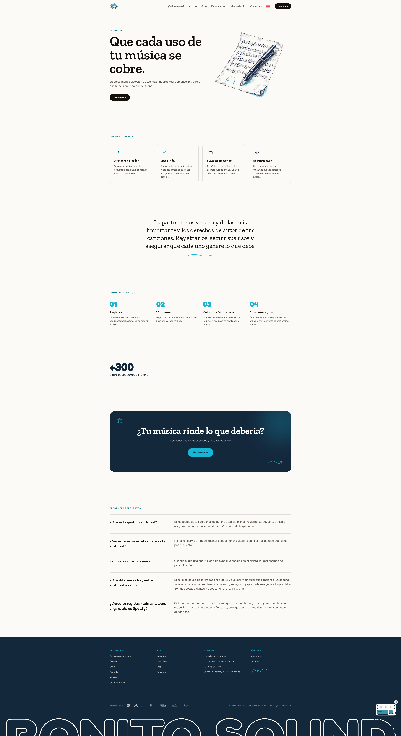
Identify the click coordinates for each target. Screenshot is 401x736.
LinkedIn (255, 661)
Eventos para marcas (120, 656)
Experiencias (218, 6)
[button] (379, 707)
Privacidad (286, 705)
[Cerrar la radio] (396, 702)
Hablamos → (119, 97)
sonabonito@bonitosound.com (219, 661)
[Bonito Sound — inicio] (114, 6)
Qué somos (256, 6)
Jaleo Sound (163, 661)
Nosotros (161, 656)
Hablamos (283, 6)
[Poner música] (394, 729)
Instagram (256, 656)
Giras (204, 6)
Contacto (161, 672)
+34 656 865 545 (213, 666)
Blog (159, 666)
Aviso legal (274, 705)
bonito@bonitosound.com (216, 656)
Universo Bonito (237, 6)
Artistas (192, 6)
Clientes (114, 661)
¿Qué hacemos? (176, 6)
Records (114, 672)
